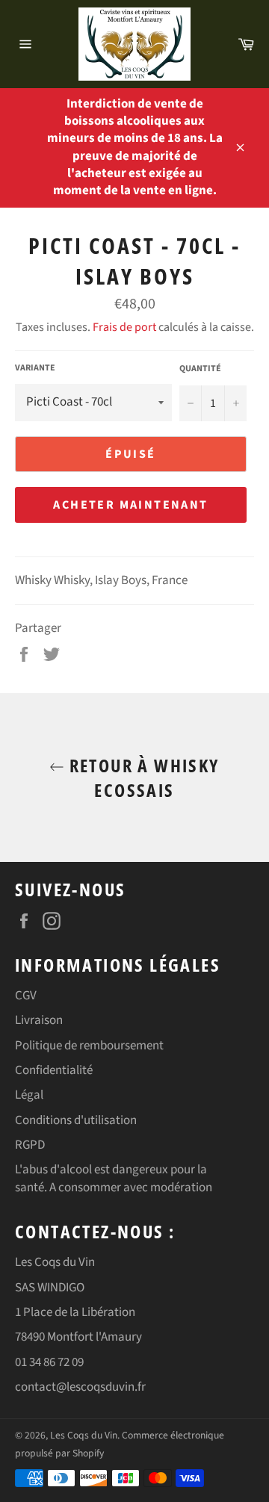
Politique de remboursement (89, 1046)
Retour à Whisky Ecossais (141, 777)
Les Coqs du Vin (83, 1435)
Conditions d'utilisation (76, 1120)
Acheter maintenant (130, 505)
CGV (26, 996)
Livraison (39, 1020)
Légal (29, 1095)
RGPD (30, 1145)
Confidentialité (54, 1070)
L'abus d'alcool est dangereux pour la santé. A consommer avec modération (113, 1178)
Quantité (200, 369)
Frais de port (124, 327)
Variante (35, 368)
